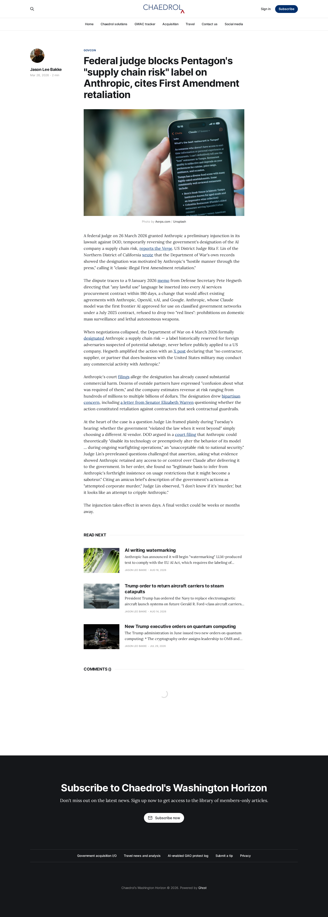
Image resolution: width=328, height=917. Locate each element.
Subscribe (286, 9)
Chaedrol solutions (114, 24)
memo (163, 280)
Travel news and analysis (142, 856)
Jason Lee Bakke (46, 69)
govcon (90, 50)
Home (89, 24)
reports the (155, 248)
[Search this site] (32, 9)
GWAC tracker (145, 24)
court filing (185, 434)
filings (123, 376)
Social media (234, 24)
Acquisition (170, 24)
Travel (190, 24)
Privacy (245, 856)
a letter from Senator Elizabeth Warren (157, 402)
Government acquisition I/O (97, 856)
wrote (147, 254)
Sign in (266, 9)
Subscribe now (167, 818)
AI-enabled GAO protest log (188, 856)
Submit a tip (224, 856)
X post (180, 351)
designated (94, 338)
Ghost (202, 888)
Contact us (210, 24)
